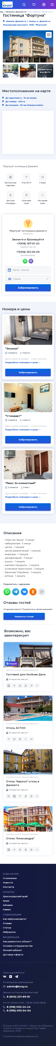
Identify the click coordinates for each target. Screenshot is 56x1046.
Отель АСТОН (16, 727)
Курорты (8, 892)
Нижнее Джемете (16, 12)
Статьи (7, 927)
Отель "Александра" (20, 838)
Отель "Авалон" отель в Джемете (22, 783)
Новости (8, 882)
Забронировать (28, 287)
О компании (10, 878)
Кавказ (7, 909)
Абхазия (8, 905)
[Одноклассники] (33, 591)
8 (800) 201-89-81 (18, 996)
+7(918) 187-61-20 (28, 243)
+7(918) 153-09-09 (28, 251)
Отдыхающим (12, 915)
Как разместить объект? (17, 941)
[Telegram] (15, 591)
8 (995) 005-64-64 (19, 1010)
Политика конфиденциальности (20, 1036)
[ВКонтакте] (24, 591)
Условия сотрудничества (18, 946)
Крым (6, 900)
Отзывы (7, 923)
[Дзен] (10, 976)
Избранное (9, 932)
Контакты (8, 887)
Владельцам (11, 937)
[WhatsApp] (7, 591)
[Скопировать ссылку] (41, 591)
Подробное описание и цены (21, 362)
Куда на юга (11, 874)
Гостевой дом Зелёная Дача (25, 674)
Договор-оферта (13, 954)
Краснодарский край (15, 896)
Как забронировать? (14, 919)
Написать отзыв (24, 616)
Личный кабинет (12, 950)
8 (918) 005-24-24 (19, 1006)
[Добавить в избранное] (49, 35)
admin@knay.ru (17, 986)
